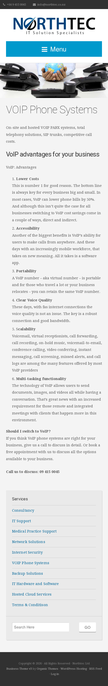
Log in (55, 674)
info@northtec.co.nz (51, 4)
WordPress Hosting (74, 668)
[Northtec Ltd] (54, 25)
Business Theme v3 (19, 668)
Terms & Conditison (30, 605)
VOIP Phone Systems (30, 563)
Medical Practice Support (34, 531)
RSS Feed (95, 668)
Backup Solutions (27, 573)
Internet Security (27, 552)
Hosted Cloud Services (31, 594)
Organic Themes (47, 668)
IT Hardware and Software (35, 584)
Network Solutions (28, 542)
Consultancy (23, 510)
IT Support (21, 521)
